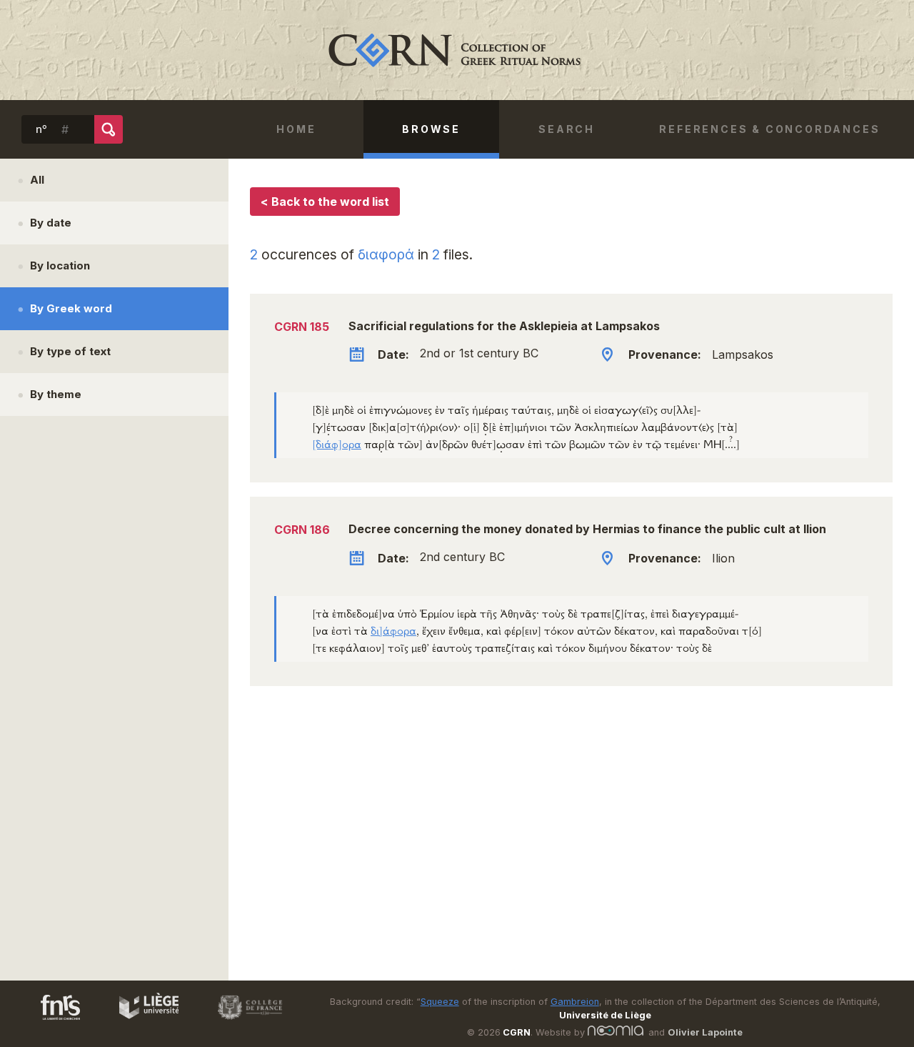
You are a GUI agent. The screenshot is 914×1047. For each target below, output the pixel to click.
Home (296, 129)
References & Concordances (769, 129)
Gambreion (575, 1001)
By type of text (70, 351)
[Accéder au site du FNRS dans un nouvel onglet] (46, 1022)
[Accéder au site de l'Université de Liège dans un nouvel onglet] (141, 1022)
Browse (431, 129)
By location (60, 265)
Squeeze (440, 1001)
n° (41, 129)
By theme (55, 394)
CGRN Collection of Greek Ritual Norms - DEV (457, 50)
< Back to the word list (325, 201)
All (37, 180)
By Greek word (71, 308)
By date (50, 222)
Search (566, 129)
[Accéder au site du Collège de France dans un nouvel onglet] (243, 1022)
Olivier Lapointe (705, 1032)
